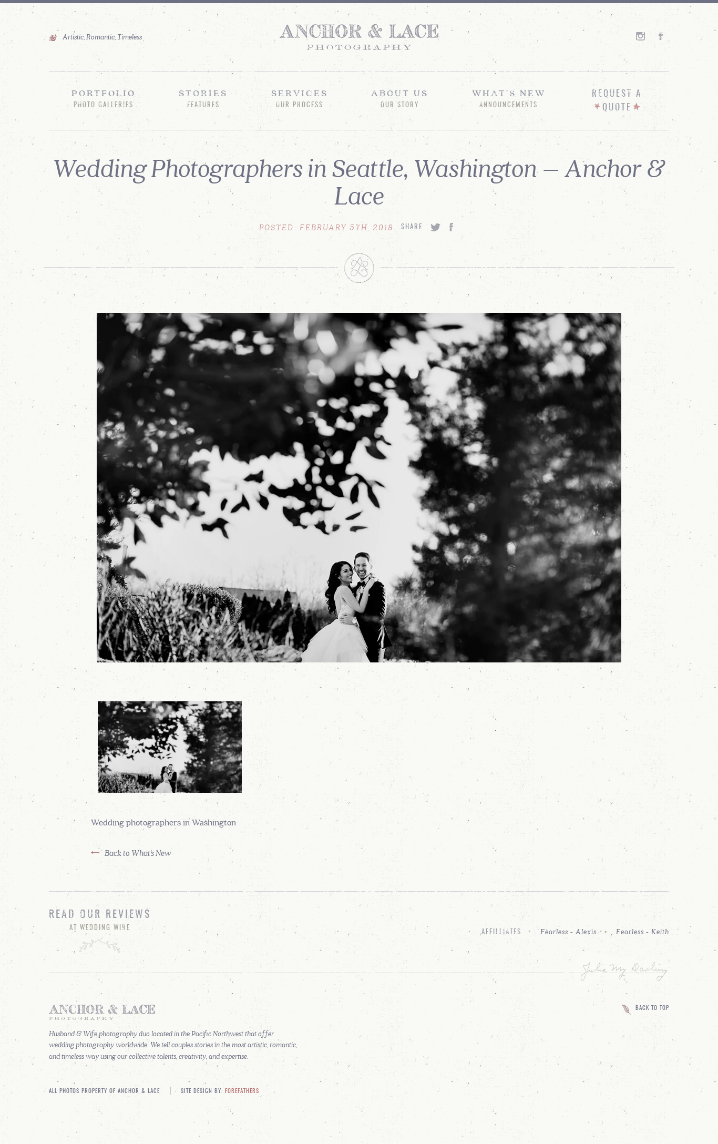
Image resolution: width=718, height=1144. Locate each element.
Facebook (664, 36)
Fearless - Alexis (568, 931)
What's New (509, 98)
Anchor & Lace (359, 37)
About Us (399, 98)
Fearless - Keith (642, 931)
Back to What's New (138, 852)
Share (412, 227)
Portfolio (103, 98)
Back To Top (652, 1008)
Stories (203, 98)
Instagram (641, 36)
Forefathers (242, 1091)
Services (299, 98)
